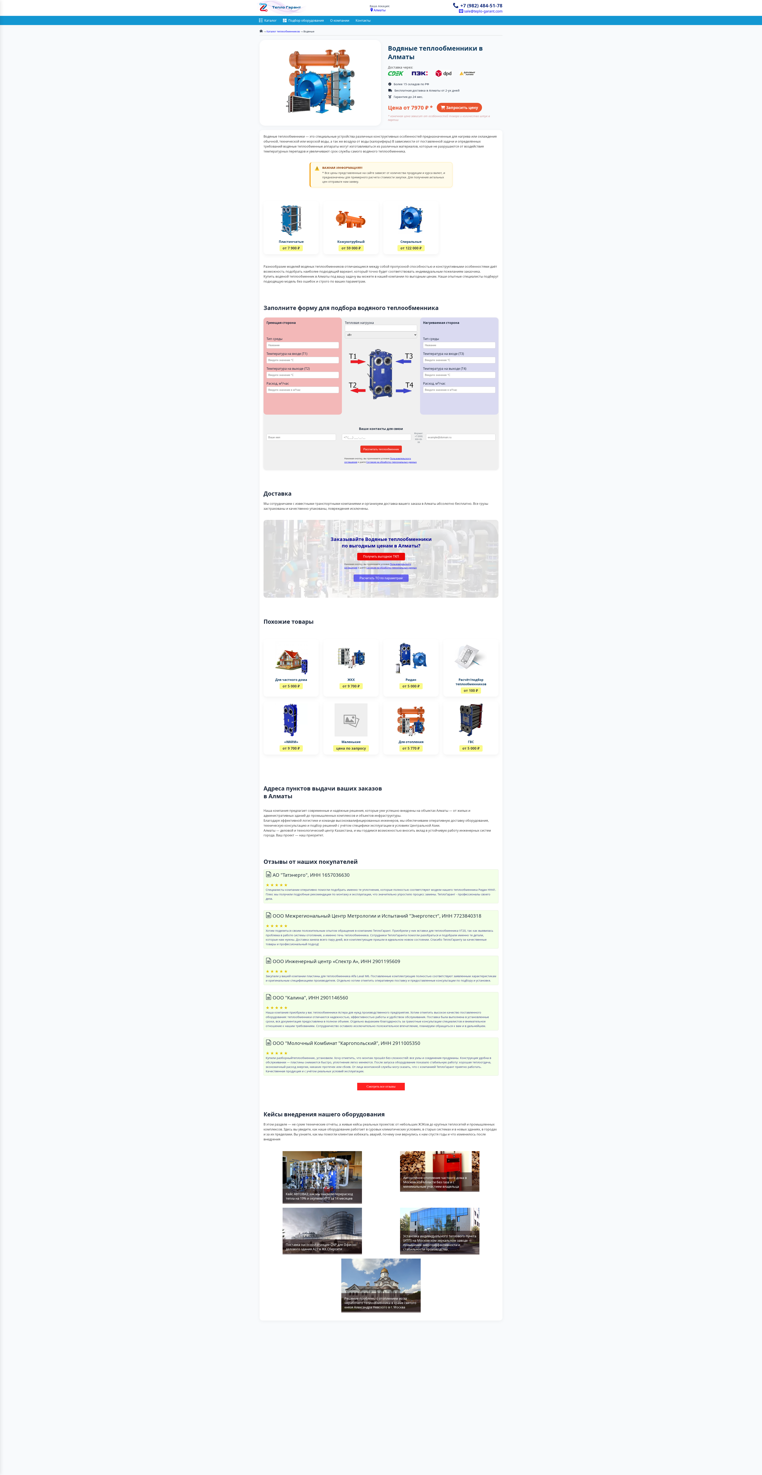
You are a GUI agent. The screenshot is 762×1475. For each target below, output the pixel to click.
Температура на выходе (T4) (444, 368)
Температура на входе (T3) (443, 353)
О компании (339, 20)
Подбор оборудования (306, 20)
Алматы (380, 10)
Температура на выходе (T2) (288, 368)
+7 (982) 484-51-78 (481, 5)
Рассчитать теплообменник (381, 449)
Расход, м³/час (278, 383)
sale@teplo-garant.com (482, 11)
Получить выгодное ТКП (381, 556)
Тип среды (274, 339)
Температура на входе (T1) (287, 353)
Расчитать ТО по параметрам (381, 578)
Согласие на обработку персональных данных (391, 461)
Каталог (270, 20)
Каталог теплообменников (283, 31)
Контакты (363, 20)
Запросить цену (461, 107)
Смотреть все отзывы (381, 1086)
